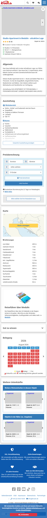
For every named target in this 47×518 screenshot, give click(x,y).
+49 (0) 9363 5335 (18, 499)
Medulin (7, 317)
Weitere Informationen (34, 508)
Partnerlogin (41, 495)
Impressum (22, 495)
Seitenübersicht (7, 495)
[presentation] (4, 399)
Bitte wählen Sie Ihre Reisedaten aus (23, 199)
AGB (15, 495)
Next (42, 22)
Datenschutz (31, 495)
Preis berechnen (24, 178)
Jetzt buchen (23, 183)
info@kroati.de (33, 499)
